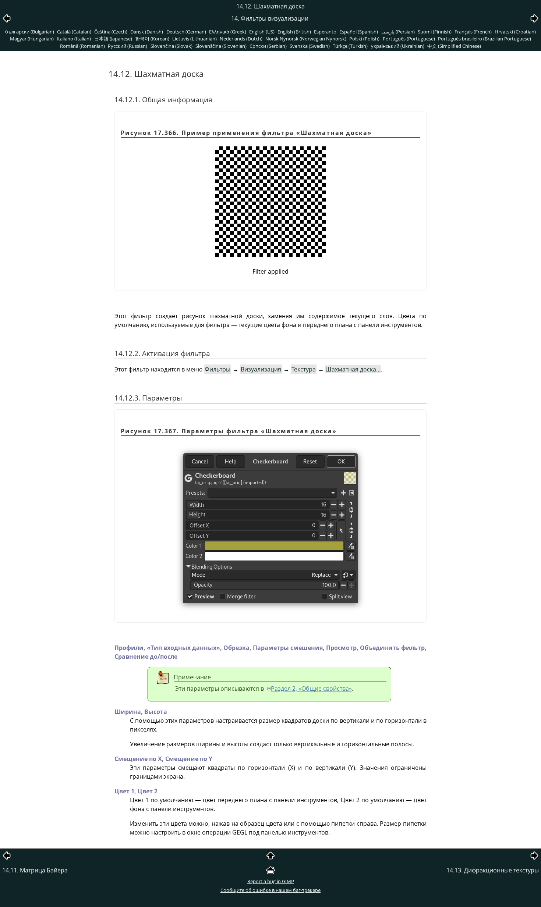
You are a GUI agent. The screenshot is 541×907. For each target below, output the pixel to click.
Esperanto (325, 31)
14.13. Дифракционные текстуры (492, 870)
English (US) (262, 31)
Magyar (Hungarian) (32, 38)
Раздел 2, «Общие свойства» (311, 688)
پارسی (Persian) (398, 31)
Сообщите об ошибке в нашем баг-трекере (270, 890)
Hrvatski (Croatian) (515, 31)
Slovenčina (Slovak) (171, 46)
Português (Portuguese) (409, 38)
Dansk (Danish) (146, 31)
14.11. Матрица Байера (35, 870)
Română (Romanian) (82, 46)
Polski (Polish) (364, 38)
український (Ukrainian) (397, 46)
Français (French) (473, 31)
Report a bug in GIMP (270, 881)
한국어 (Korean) (152, 38)
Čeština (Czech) (110, 31)
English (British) (294, 31)
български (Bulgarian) (29, 31)
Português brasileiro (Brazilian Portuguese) (484, 38)
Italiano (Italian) (74, 38)
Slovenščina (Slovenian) (221, 46)
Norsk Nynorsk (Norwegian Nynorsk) (305, 38)
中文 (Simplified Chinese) (454, 46)
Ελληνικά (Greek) (227, 31)
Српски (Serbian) (268, 46)
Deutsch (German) (186, 31)
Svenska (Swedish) (310, 46)
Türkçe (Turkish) (350, 46)
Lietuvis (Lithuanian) (194, 38)
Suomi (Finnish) (435, 31)
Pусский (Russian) (127, 46)
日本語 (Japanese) (113, 38)
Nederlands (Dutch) (241, 38)
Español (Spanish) (358, 31)
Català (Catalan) (74, 31)
